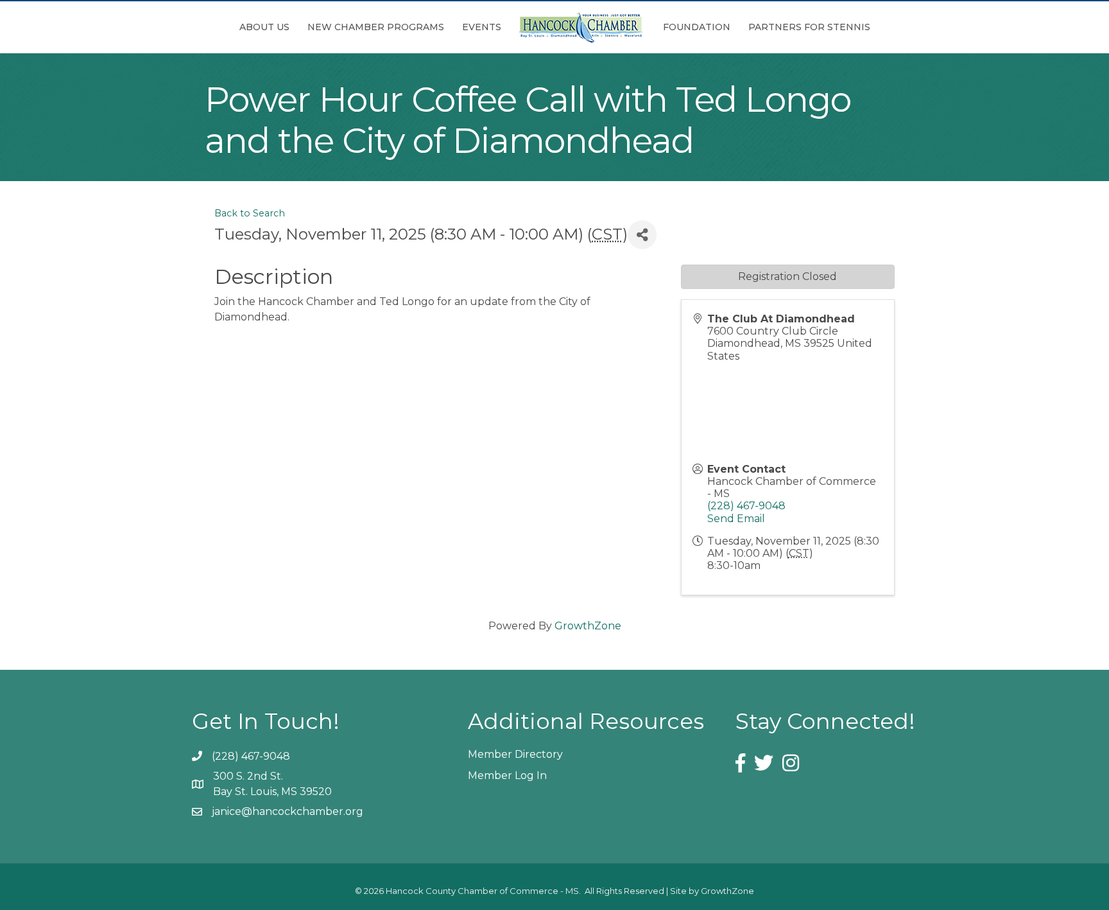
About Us (264, 27)
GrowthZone (587, 626)
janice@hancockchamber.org (287, 811)
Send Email (736, 518)
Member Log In (507, 775)
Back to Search (249, 213)
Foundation (696, 27)
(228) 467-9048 (746, 506)
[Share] (642, 234)
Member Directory (515, 754)
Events (481, 27)
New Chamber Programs (375, 27)
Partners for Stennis (809, 27)
